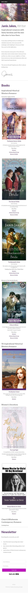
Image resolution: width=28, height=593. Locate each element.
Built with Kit (14, 574)
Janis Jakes (4, 1)
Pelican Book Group (14, 152)
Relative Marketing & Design (16, 587)
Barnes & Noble (14, 154)
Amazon (14, 150)
